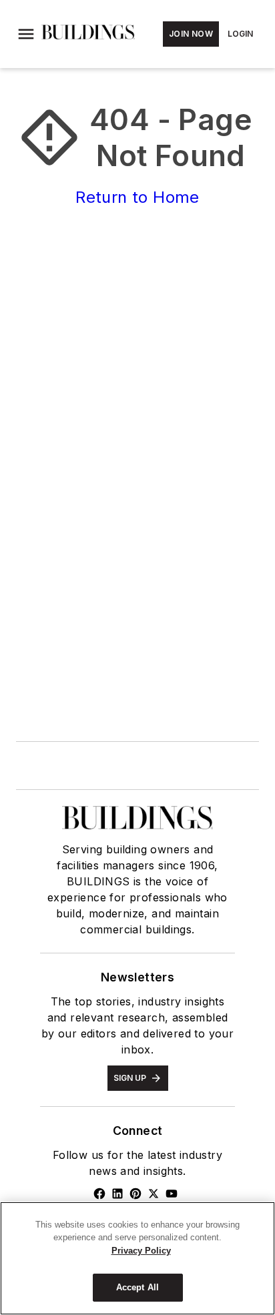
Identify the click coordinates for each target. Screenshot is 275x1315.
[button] (26, 34)
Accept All (137, 1287)
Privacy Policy (141, 1251)
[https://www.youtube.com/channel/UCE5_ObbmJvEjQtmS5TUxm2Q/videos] (171, 1193)
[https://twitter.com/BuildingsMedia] (153, 1193)
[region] (137, 1258)
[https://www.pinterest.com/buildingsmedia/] (135, 1193)
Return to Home (137, 197)
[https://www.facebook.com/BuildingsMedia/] (99, 1193)
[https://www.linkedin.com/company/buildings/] (117, 1193)
